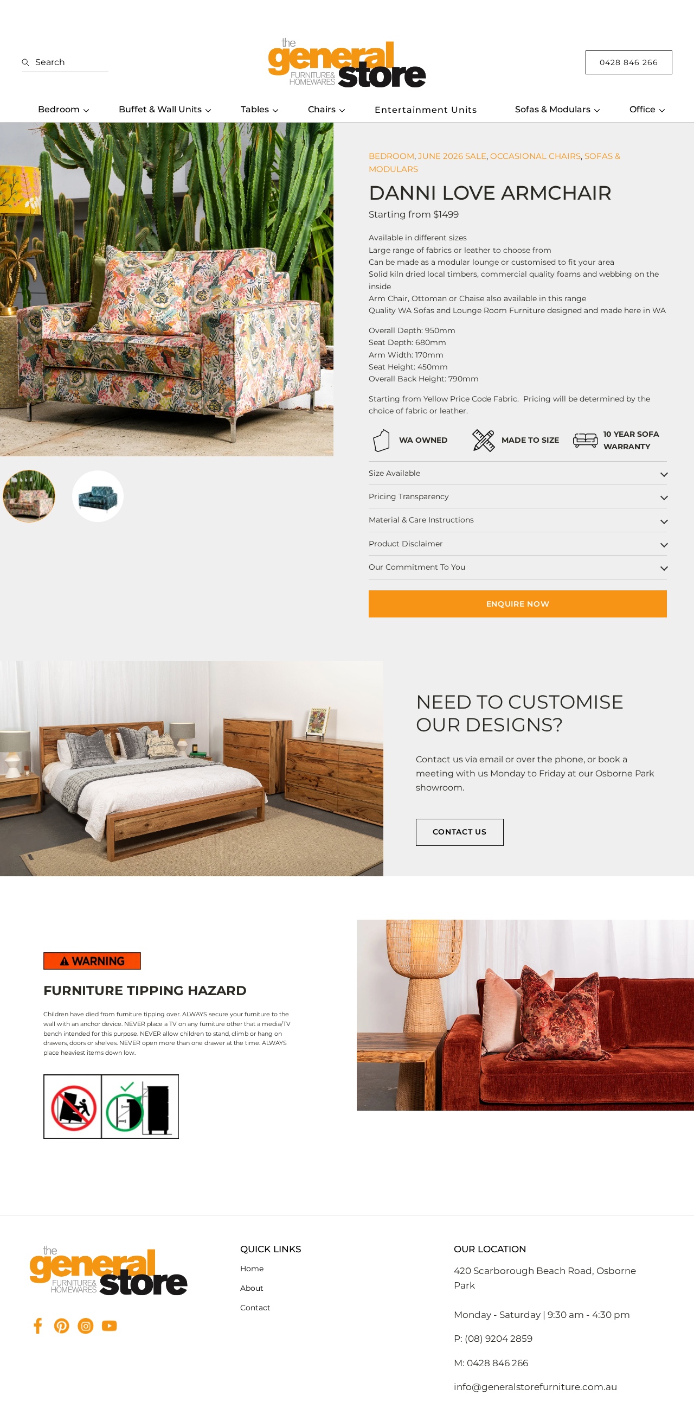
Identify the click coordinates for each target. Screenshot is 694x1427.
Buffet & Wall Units (160, 109)
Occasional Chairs (535, 156)
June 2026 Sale (452, 156)
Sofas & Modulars (552, 109)
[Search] (28, 62)
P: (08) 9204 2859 (493, 1338)
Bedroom (59, 109)
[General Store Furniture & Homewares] (347, 62)
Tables (255, 109)
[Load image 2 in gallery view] (98, 496)
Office (642, 109)
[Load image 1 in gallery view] (29, 496)
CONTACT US (460, 832)
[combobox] (65, 62)
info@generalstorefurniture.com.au (535, 1386)
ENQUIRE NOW (518, 604)
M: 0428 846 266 (491, 1363)
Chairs (322, 109)
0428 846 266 (629, 62)
